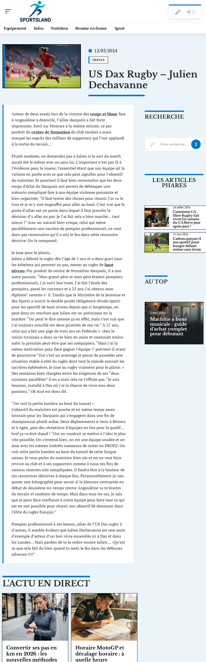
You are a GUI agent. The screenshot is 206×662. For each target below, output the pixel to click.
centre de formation (50, 132)
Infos (98, 60)
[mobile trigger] (9, 11)
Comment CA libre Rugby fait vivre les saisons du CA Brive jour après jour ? (186, 219)
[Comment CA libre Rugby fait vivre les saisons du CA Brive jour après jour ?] (157, 217)
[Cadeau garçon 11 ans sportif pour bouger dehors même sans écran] (157, 242)
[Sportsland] (36, 11)
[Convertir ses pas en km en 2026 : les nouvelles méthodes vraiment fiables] (35, 617)
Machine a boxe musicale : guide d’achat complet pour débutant (168, 326)
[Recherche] (178, 12)
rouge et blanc (104, 114)
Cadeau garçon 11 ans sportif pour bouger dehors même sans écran (187, 244)
